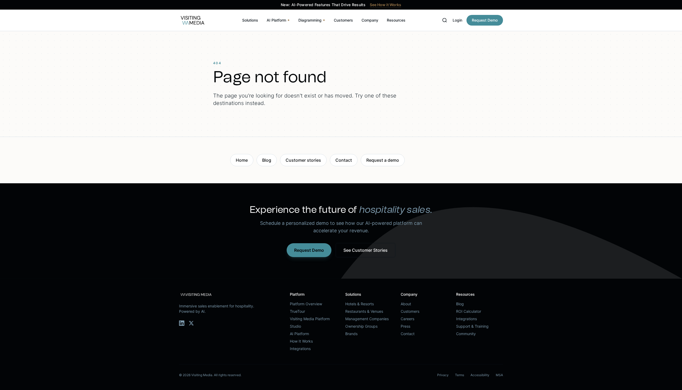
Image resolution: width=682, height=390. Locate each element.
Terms (459, 375)
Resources (396, 20)
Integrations (300, 348)
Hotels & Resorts (359, 304)
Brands (351, 333)
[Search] (444, 20)
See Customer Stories (365, 250)
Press (405, 326)
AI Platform (278, 20)
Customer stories (303, 160)
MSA (499, 375)
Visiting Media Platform (310, 318)
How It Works (301, 341)
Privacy (443, 375)
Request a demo (382, 160)
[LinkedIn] (181, 323)
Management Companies (367, 318)
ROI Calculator (468, 311)
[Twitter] (191, 323)
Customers (343, 20)
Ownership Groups (361, 326)
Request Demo (485, 20)
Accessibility (479, 375)
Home (242, 160)
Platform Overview (306, 304)
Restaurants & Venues (364, 311)
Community (466, 333)
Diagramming (311, 20)
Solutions (250, 20)
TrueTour (297, 311)
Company (370, 20)
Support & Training (472, 326)
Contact (343, 160)
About (406, 304)
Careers (407, 318)
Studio (295, 326)
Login (457, 20)
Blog (266, 160)
